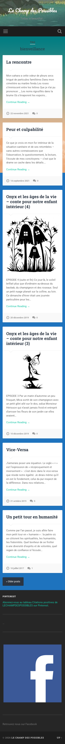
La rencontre (19, 62)
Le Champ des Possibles (32, 10)
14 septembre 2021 (19, 180)
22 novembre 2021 (19, 113)
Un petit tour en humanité (32, 517)
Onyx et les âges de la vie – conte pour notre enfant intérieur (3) (31, 338)
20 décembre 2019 (19, 317)
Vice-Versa (17, 449)
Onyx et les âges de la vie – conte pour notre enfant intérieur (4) (31, 201)
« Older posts (13, 581)
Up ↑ (59, 737)
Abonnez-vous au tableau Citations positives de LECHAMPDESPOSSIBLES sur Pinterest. (30, 604)
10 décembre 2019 (19, 433)
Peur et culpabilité (24, 129)
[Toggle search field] (60, 31)
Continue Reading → (18, 102)
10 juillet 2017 (17, 568)
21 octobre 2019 (18, 501)
